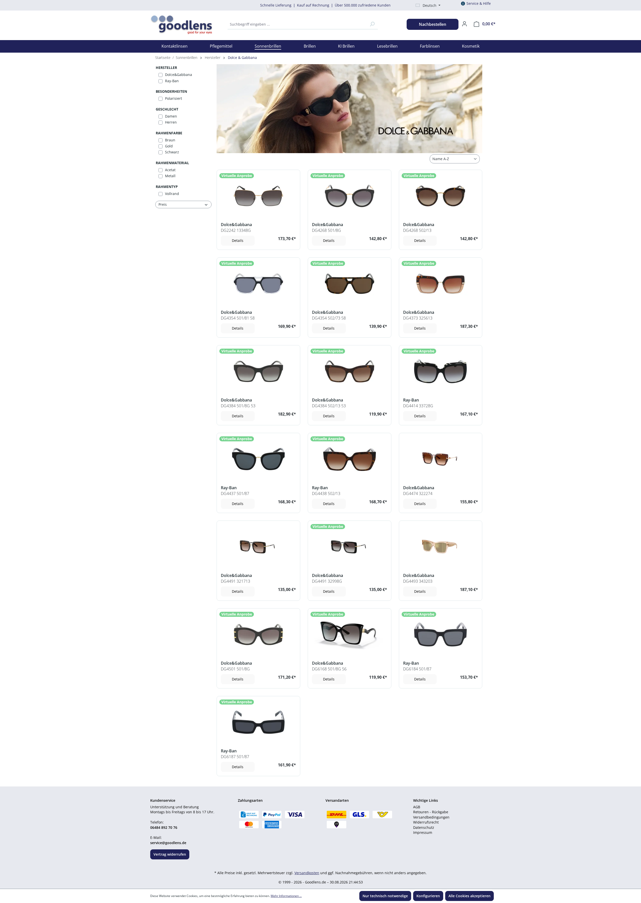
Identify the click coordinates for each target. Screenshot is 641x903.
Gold (169, 146)
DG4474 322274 (417, 493)
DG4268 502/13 (417, 230)
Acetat (170, 169)
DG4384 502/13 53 (329, 406)
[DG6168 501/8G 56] (349, 634)
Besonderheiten (171, 91)
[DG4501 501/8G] (258, 634)
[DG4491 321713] (258, 547)
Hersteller (166, 67)
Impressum (422, 832)
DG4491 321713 (235, 581)
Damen (171, 116)
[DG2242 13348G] (258, 196)
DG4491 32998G (327, 581)
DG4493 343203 (417, 581)
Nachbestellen (432, 24)
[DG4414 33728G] (440, 371)
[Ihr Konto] (464, 24)
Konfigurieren (428, 895)
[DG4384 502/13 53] (349, 371)
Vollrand (172, 193)
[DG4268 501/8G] (349, 196)
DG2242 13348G (236, 230)
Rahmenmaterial (172, 162)
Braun (170, 140)
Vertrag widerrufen (169, 854)
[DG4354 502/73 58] (349, 284)
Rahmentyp (167, 186)
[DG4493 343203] (440, 547)
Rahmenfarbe (169, 133)
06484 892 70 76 (163, 827)
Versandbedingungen (431, 817)
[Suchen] (372, 24)
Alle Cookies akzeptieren (469, 895)
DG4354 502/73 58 (329, 318)
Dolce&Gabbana (178, 74)
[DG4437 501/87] (258, 459)
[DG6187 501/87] (258, 722)
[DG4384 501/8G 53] (258, 371)
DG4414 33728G (418, 406)
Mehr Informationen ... (286, 896)
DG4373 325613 (417, 318)
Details (237, 240)
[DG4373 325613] (440, 284)
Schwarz (172, 152)
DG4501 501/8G (235, 669)
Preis (162, 204)
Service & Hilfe (478, 3)
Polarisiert (173, 98)
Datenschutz (423, 827)
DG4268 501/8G (326, 230)
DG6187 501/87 (235, 756)
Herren (171, 122)
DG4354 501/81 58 (238, 318)
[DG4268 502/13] (440, 196)
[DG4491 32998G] (349, 547)
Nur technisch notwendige (385, 895)
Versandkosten (306, 872)
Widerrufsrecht (426, 822)
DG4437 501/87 (235, 493)
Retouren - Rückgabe (430, 812)
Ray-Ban (172, 80)
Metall (170, 175)
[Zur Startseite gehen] (174, 23)
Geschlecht (167, 109)
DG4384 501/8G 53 (238, 406)
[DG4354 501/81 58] (258, 284)
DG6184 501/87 (417, 669)
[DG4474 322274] (440, 459)
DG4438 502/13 (326, 493)
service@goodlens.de (168, 842)
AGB (416, 807)
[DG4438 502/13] (349, 459)
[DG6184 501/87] (440, 634)
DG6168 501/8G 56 (329, 669)
